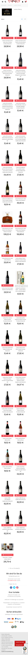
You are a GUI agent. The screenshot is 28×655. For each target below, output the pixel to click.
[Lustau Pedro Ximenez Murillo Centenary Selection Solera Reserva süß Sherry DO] (20, 367)
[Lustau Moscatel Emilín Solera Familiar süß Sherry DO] (7, 337)
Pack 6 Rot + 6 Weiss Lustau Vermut (7, 558)
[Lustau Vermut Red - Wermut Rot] (7, 428)
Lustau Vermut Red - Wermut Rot (7, 439)
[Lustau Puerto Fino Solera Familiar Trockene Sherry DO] (20, 398)
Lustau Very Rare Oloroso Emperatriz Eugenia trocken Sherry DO (20, 469)
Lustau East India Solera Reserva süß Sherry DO (7, 288)
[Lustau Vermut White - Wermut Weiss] (7, 456)
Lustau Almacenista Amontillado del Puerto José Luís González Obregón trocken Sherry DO (20, 73)
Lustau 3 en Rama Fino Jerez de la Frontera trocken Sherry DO (7, 42)
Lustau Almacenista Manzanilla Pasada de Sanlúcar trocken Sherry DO (7, 138)
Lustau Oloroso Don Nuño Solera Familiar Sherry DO (20, 349)
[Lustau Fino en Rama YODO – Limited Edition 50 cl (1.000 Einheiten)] (20, 277)
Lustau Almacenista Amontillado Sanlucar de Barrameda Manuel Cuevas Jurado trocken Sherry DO (7, 106)
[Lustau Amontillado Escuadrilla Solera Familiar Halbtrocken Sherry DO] (20, 157)
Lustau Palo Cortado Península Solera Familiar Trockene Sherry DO (7, 380)
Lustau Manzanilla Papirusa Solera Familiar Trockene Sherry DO (20, 319)
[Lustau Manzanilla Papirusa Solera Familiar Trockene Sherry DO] (20, 307)
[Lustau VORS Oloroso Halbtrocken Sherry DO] (20, 487)
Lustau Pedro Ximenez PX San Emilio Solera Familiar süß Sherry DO (7, 410)
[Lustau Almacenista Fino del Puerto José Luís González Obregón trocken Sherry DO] (20, 93)
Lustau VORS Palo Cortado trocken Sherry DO (7, 529)
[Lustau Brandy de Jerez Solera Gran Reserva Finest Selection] (20, 218)
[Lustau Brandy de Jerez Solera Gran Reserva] (20, 188)
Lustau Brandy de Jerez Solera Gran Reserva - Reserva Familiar (7, 230)
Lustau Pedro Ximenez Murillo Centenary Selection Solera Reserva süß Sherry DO (20, 380)
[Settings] (22, 1)
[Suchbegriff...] (5, 1)
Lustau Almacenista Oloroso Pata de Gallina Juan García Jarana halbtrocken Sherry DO (7, 170)
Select (2, 19)
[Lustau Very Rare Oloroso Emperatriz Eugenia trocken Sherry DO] (20, 456)
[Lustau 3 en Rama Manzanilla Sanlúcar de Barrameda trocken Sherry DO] (7, 60)
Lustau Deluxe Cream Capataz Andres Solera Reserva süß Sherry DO (20, 260)
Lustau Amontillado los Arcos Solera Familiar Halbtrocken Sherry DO (7, 200)
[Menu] (2, 1)
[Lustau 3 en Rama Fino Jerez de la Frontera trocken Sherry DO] (7, 30)
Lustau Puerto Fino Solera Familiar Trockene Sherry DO (20, 410)
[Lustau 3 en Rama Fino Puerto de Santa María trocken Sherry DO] (20, 30)
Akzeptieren (19, 645)
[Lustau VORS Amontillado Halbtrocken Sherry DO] (7, 487)
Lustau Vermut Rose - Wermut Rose (20, 439)
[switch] (24, 653)
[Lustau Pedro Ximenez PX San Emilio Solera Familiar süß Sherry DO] (7, 398)
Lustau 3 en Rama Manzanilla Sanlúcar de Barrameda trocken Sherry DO (7, 73)
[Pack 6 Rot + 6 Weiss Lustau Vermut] (7, 547)
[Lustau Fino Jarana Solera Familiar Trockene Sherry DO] (7, 307)
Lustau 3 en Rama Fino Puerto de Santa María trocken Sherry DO (20, 42)
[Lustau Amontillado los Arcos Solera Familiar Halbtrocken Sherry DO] (7, 188)
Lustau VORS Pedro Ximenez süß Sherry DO (20, 528)
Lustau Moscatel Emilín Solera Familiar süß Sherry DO (7, 349)
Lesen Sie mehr (20, 642)
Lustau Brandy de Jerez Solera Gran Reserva (20, 199)
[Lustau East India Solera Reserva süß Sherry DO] (7, 277)
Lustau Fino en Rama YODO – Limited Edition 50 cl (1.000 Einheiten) (20, 290)
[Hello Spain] (14, 1)
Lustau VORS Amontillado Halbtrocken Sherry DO (7, 499)
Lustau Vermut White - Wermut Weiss (7, 467)
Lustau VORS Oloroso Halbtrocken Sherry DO (21, 498)
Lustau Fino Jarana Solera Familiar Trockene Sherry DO (7, 319)
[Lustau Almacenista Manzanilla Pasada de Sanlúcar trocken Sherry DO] (7, 125)
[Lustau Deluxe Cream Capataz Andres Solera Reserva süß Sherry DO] (20, 248)
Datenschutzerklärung (7, 651)
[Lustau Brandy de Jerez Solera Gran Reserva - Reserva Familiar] (7, 218)
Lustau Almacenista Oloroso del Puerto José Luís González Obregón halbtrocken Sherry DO (20, 138)
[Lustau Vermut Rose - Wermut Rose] (20, 428)
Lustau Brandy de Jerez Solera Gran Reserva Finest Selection (20, 230)
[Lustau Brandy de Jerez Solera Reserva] (7, 248)
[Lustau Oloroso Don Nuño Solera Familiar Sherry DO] (20, 337)
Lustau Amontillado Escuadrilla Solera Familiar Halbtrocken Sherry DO (20, 170)
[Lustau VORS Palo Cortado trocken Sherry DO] (7, 517)
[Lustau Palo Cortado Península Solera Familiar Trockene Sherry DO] (7, 367)
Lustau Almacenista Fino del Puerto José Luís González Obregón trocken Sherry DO (20, 106)
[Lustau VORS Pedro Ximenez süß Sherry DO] (20, 517)
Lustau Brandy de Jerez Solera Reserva (7, 259)
